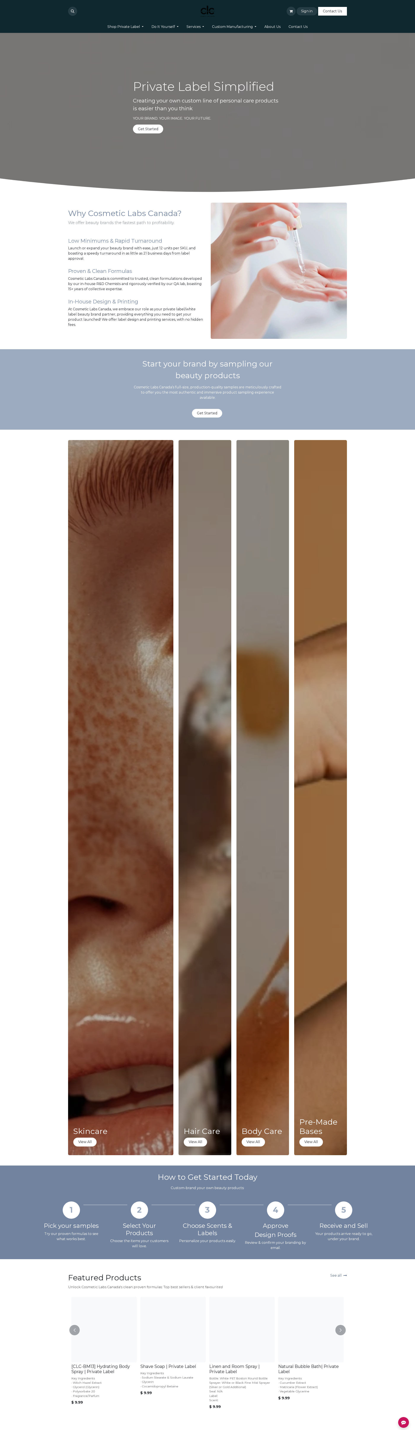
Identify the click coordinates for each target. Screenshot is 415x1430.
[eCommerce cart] (291, 11)
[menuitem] (126, 26)
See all (336, 1275)
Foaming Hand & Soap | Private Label (165, 1369)
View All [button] (85, 1142)
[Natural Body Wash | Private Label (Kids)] (104, 1329)
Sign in (307, 11)
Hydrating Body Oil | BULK (306, 1366)
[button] (72, 11)
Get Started (148, 129)
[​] (79, 11)
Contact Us (332, 11)
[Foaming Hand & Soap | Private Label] (173, 1329)
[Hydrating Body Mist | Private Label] (242, 1329)
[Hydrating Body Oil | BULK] (311, 1329)
